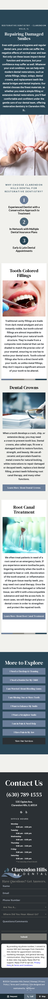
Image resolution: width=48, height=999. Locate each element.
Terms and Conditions (23, 965)
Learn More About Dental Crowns (24, 487)
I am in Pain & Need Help (24, 723)
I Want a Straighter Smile (24, 714)
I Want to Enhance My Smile (24, 706)
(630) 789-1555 (24, 794)
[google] (21, 812)
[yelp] (26, 812)
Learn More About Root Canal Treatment (24, 616)
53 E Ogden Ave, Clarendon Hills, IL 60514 (24, 803)
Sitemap (33, 981)
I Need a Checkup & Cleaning (24, 671)
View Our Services (24, 741)
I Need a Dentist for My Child (24, 680)
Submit (24, 936)
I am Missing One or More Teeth (24, 697)
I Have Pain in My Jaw (24, 732)
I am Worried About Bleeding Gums (24, 688)
